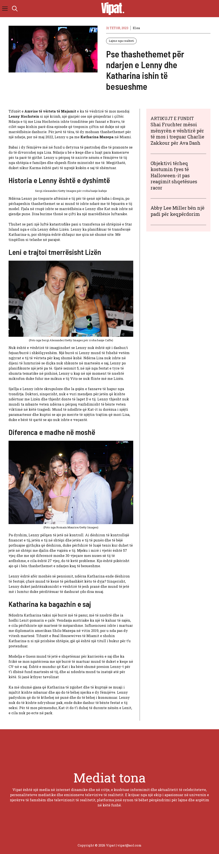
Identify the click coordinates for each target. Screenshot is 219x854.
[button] (15, 8)
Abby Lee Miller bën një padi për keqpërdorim (177, 211)
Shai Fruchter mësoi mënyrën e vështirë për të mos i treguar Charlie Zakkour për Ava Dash (177, 133)
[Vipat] (111, 8)
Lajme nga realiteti (121, 41)
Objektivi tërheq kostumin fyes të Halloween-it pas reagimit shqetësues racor (174, 175)
